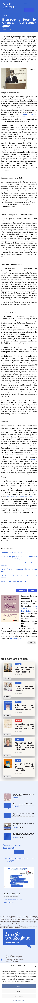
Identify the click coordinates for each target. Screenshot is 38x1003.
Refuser (19, 991)
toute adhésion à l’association (29, 608)
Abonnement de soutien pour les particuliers (23, 824)
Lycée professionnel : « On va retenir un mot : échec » (24, 688)
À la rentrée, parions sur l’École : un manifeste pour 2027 (24, 707)
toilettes (34, 459)
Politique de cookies (18, 1000)
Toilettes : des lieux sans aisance (13, 581)
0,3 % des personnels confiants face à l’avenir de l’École (24, 669)
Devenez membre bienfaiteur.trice (23, 804)
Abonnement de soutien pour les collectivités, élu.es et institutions (23, 834)
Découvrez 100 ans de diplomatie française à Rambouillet (24, 767)
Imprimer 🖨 (21, 590)
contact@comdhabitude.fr (13, 900)
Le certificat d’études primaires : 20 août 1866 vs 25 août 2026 (24, 726)
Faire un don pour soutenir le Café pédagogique (23, 814)
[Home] (10, 12)
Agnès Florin (28, 114)
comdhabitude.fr (9, 902)
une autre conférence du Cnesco (20, 497)
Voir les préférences (19, 996)
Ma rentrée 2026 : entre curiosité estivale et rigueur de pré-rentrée (24, 746)
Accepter (19, 986)
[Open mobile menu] (26, 4)
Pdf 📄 (32, 590)
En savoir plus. (16, 639)
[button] (35, 966)
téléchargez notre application (17, 927)
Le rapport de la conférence (11, 552)
